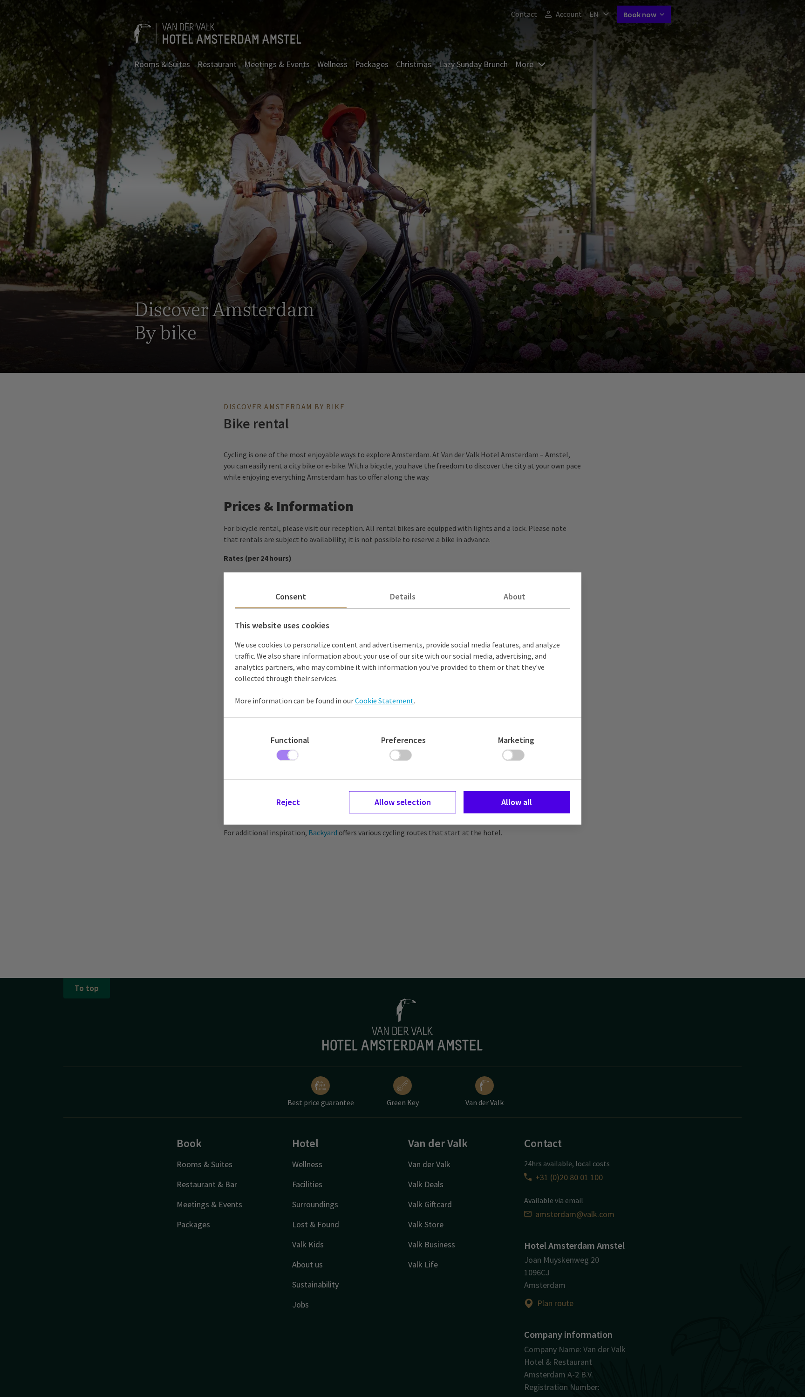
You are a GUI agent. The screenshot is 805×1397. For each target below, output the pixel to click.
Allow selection (403, 802)
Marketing (516, 740)
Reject (288, 802)
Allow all (516, 802)
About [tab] (514, 596)
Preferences (403, 740)
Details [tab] (403, 596)
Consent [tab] (290, 596)
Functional (290, 740)
